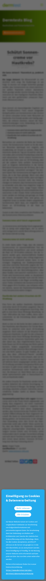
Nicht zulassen (23, 508)
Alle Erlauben (23, 514)
